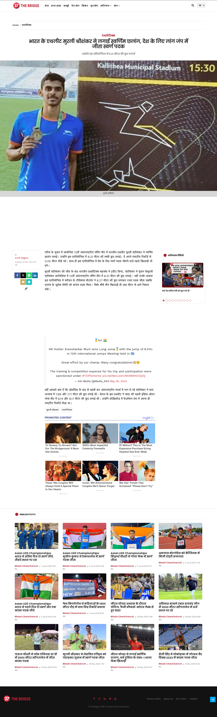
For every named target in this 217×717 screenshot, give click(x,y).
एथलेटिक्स (108, 35)
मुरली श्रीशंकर (52, 409)
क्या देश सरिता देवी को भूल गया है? (176, 291)
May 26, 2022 (118, 381)
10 (190, 300)
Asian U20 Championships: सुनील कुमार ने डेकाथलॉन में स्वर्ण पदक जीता (83, 556)
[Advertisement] (108, 220)
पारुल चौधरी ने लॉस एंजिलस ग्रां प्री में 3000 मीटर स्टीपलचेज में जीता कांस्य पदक (36, 657)
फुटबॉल (94, 5)
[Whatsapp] (29, 275)
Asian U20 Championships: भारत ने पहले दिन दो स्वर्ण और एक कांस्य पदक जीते (35, 607)
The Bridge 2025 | (97, 706)
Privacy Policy (154, 698)
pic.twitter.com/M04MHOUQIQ (124, 376)
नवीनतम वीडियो (176, 255)
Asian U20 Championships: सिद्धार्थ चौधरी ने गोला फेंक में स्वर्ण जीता (131, 556)
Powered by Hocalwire (117, 706)
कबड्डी (66, 5)
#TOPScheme (92, 376)
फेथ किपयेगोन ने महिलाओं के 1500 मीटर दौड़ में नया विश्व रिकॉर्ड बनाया (84, 605)
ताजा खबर (56, 5)
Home (16, 25)
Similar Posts (27, 514)
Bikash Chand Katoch (26, 566)
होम (47, 5)
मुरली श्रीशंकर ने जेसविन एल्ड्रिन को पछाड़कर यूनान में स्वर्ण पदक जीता (84, 655)
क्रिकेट (85, 5)
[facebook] (17, 275)
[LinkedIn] (35, 275)
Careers (193, 698)
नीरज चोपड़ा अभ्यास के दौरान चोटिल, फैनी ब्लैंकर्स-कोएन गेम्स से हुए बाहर (132, 607)
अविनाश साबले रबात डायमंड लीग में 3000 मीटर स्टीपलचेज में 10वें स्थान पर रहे (179, 607)
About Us (168, 698)
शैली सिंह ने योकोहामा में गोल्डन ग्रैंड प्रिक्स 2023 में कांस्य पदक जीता (180, 655)
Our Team (181, 698)
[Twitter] (23, 275)
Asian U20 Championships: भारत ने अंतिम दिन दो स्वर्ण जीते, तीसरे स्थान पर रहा (34, 556)
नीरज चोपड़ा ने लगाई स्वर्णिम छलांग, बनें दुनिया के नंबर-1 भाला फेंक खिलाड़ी (131, 657)
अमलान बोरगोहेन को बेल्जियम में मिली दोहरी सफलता (179, 554)
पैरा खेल (75, 5)
